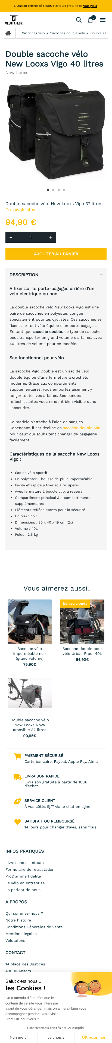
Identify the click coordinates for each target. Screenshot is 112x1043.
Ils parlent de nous (23, 890)
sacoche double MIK (82, 428)
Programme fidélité (23, 876)
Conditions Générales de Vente (34, 927)
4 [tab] (64, 190)
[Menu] (102, 20)
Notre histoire (18, 920)
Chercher (78, 20)
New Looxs (16, 72)
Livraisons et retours (24, 863)
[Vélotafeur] (39, 20)
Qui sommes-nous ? (24, 913)
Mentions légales (21, 934)
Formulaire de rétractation (29, 869)
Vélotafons (15, 941)
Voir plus (90, 6)
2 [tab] (53, 190)
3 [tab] (58, 190)
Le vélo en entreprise (25, 883)
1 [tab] (48, 190)
